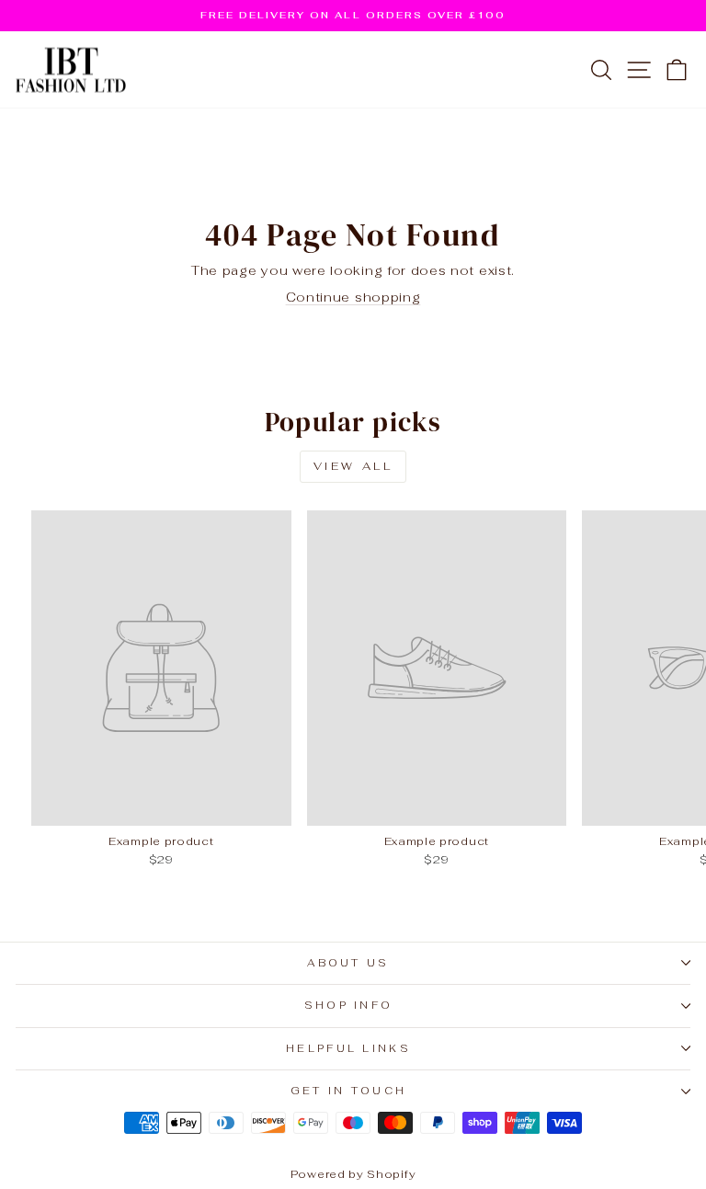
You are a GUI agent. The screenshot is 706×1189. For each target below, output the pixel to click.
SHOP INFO (348, 1005)
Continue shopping (353, 297)
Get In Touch (348, 1090)
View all (353, 466)
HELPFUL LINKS (348, 1048)
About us (348, 962)
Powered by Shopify (353, 1174)
